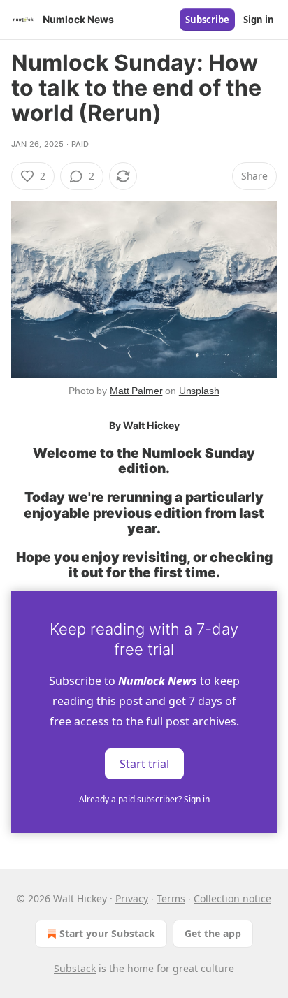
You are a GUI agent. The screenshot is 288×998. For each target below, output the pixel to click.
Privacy (131, 898)
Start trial (144, 764)
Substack (75, 968)
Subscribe (207, 19)
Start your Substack (107, 933)
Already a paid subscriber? (144, 799)
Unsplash (199, 390)
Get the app (213, 933)
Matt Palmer (136, 390)
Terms (171, 898)
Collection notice (232, 898)
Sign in (258, 19)
